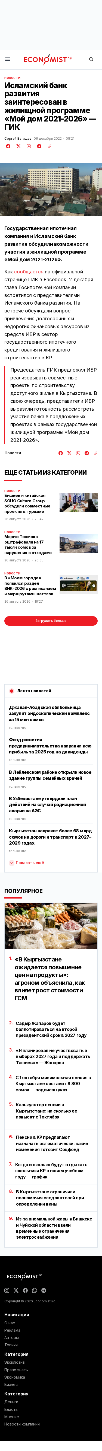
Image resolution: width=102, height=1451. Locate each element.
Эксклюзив (14, 1362)
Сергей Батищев (18, 138)
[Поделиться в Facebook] (8, 146)
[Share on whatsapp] (28, 146)
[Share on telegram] (38, 146)
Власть (11, 1409)
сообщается (29, 271)
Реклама (12, 1330)
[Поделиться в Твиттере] (18, 146)
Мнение (11, 1417)
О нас (9, 1323)
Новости (12, 77)
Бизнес (11, 1384)
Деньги (11, 1402)
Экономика (14, 1377)
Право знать (16, 1370)
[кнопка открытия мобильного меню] (7, 59)
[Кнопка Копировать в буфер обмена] (48, 146)
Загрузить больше (51, 621)
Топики (11, 1345)
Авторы (11, 1337)
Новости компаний (22, 1424)
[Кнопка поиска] (91, 59)
